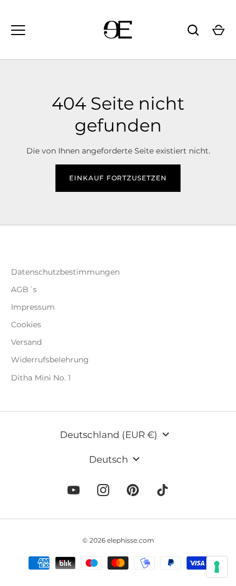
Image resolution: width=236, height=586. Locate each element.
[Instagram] (103, 490)
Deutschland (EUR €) (109, 434)
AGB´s (24, 289)
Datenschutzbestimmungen (65, 272)
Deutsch (108, 459)
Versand (26, 342)
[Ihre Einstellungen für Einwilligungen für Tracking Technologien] (216, 566)
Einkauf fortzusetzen (118, 178)
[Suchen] (193, 30)
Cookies (26, 324)
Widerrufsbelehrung (50, 360)
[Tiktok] (162, 490)
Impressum (33, 307)
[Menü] (18, 30)
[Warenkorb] (218, 30)
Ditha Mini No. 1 (41, 378)
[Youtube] (73, 490)
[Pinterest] (133, 490)
